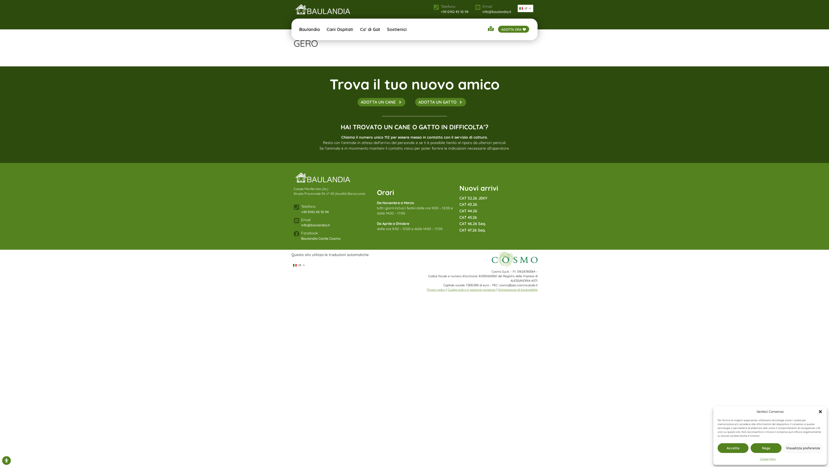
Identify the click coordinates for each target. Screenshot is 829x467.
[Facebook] (296, 234)
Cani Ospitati (340, 29)
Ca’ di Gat (370, 29)
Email (487, 6)
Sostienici (397, 29)
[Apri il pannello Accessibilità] (6, 460)
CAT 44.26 (468, 210)
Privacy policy (436, 290)
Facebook (309, 233)
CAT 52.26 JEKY (473, 198)
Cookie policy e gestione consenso (472, 290)
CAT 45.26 (468, 217)
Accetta (733, 448)
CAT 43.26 (468, 204)
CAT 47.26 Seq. (472, 230)
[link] (323, 9)
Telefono (308, 206)
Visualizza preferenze (803, 448)
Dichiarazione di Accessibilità (518, 290)
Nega (766, 448)
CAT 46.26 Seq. (472, 223)
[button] (820, 411)
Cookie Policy (768, 459)
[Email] (478, 7)
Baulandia (309, 29)
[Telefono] (296, 207)
